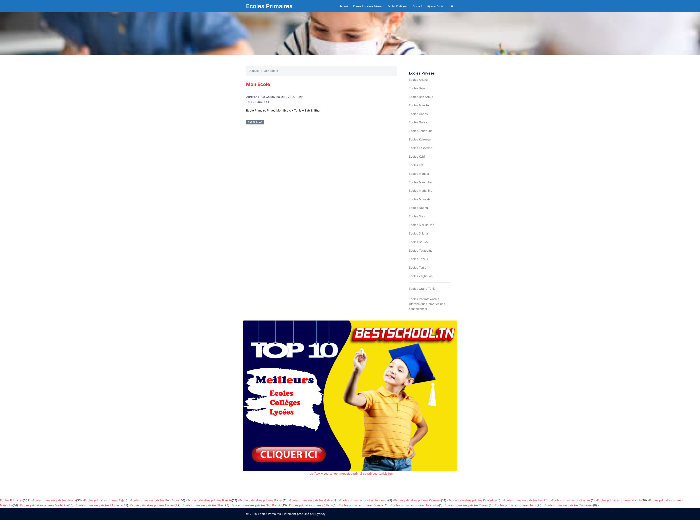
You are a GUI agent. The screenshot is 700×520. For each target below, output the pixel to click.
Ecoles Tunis (417, 267)
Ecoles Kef (416, 165)
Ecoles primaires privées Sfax (203, 505)
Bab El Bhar (255, 122)
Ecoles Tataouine (420, 250)
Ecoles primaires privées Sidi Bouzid (257, 505)
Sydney (320, 514)
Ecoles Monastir (420, 199)
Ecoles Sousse (419, 242)
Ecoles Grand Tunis (422, 288)
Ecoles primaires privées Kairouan (417, 500)
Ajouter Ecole (435, 6)
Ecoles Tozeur (418, 259)
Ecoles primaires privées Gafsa (311, 500)
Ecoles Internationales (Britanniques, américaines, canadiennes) (427, 304)
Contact (417, 6)
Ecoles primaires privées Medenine (44, 505)
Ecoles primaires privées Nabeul (152, 505)
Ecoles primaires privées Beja (104, 500)
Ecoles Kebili (417, 156)
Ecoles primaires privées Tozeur (467, 505)
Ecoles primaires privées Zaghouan (569, 505)
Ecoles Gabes (418, 114)
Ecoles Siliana (418, 233)
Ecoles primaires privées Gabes (261, 500)
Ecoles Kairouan (420, 139)
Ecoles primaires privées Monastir (99, 505)
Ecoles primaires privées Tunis (516, 505)
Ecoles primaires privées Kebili (525, 500)
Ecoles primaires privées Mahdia (619, 500)
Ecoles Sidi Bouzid (421, 225)
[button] (452, 6)
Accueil (343, 6)
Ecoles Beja (417, 88)
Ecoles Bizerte (419, 105)
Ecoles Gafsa (418, 122)
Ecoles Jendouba (421, 131)
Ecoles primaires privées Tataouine (415, 505)
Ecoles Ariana (418, 79)
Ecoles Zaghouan (421, 276)
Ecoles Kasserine (420, 148)
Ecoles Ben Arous (421, 97)
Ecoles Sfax (417, 216)
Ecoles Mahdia (419, 173)
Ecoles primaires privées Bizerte (209, 500)
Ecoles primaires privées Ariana (54, 500)
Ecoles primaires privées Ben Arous (155, 500)
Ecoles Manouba (420, 182)
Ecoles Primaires (269, 6)
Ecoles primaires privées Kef (571, 500)
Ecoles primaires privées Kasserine (472, 500)
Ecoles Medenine (420, 190)
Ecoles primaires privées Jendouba (364, 500)
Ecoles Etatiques (398, 6)
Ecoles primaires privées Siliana (311, 505)
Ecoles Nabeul (419, 208)
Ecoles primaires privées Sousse (361, 505)
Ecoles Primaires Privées (368, 6)
